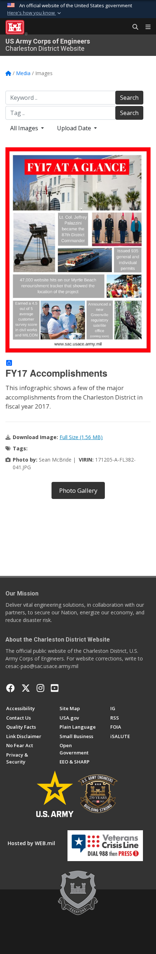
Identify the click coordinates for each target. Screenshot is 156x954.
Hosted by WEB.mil (31, 843)
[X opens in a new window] (25, 688)
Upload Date (75, 128)
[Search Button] (132, 27)
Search (129, 98)
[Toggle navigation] (145, 27)
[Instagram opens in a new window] (40, 688)
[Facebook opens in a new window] (10, 688)
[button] (34, 13)
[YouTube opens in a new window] (54, 688)
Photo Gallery (78, 490)
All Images (25, 128)
